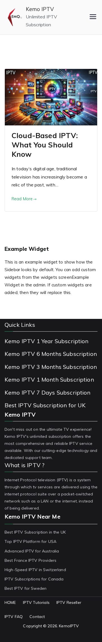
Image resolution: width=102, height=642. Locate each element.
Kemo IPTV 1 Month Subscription (49, 379)
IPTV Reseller (68, 602)
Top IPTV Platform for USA (30, 541)
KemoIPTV (69, 625)
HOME (10, 602)
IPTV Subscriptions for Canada (34, 579)
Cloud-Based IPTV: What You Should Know (45, 144)
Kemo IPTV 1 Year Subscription (47, 341)
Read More (22, 198)
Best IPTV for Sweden (25, 588)
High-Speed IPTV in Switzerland (35, 569)
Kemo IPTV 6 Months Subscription (51, 353)
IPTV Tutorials (36, 602)
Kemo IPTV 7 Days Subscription (48, 392)
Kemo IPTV (40, 9)
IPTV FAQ (14, 616)
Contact (37, 616)
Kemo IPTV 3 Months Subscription (51, 366)
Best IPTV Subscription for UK (45, 405)
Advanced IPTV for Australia (32, 551)
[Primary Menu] (92, 17)
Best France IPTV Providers (30, 560)
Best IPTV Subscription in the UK (35, 532)
